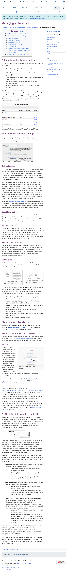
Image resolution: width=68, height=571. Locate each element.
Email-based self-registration (55, 41)
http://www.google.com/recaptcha (12, 390)
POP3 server (50, 67)
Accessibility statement (8, 570)
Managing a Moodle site (17, 27)
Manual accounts (51, 37)
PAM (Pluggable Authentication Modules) (55, 63)
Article (29, 11)
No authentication (52, 60)
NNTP (48, 58)
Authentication (32, 27)
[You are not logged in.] (64, 8)
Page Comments (39, 11)
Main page (5, 27)
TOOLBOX (16, 8)
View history (62, 11)
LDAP (48, 53)
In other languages (22, 554)
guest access (30, 217)
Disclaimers (16, 567)
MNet (48, 56)
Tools (8, 554)
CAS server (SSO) (52, 44)
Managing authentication (38, 18)
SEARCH (24, 8)
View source (51, 11)
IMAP (48, 51)
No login (49, 39)
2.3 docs (19, 12)
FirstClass (49, 49)
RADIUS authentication (53, 69)
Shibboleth (50, 71)
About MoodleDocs (7, 567)
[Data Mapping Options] (16, 433)
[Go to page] (55, 7)
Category (5, 549)
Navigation (6, 8)
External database (52, 46)
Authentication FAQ (52, 74)
